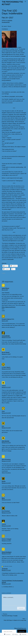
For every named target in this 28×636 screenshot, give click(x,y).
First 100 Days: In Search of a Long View (15, 620)
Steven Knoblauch (6, 552)
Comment (21, 608)
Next (24, 618)
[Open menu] (25, 1)
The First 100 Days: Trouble (9, 615)
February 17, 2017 (6, 354)
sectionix (9, 20)
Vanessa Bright (6, 335)
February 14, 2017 (6, 512)
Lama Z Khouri (5, 288)
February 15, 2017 (6, 387)
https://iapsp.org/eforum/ (9, 307)
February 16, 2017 (6, 368)
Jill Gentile (5, 568)
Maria (3, 498)
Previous (5, 614)
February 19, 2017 (6, 337)
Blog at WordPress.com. (20, 628)
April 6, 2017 (5, 320)
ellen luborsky (5, 441)
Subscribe (21, 631)
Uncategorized (5, 22)
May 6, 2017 (5, 289)
